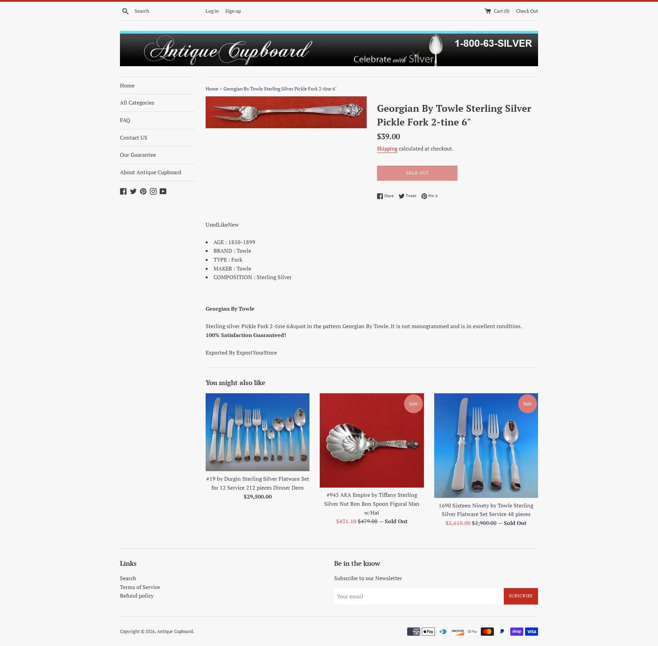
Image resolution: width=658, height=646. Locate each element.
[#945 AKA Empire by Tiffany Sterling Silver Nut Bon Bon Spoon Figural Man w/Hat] (372, 440)
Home (127, 85)
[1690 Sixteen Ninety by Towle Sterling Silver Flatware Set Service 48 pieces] (486, 445)
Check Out (527, 11)
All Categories (137, 102)
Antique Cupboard (175, 631)
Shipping (387, 148)
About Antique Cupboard (150, 172)
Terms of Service (140, 587)
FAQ (125, 120)
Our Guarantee (138, 154)
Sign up (233, 11)
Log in (212, 11)
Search (128, 578)
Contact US (133, 137)
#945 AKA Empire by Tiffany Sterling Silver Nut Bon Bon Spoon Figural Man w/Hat (371, 503)
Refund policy (137, 595)
